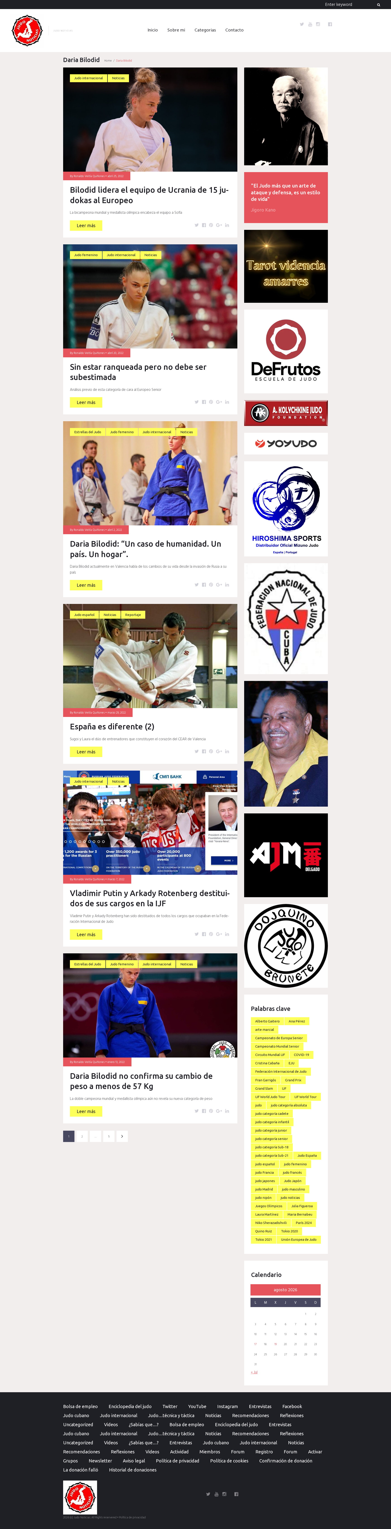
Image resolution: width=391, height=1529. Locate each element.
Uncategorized (78, 1424)
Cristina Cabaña (267, 1063)
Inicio (153, 30)
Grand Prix (293, 1080)
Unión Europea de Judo (299, 1239)
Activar (315, 1451)
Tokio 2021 (263, 1239)
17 (255, 1344)
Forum (238, 1451)
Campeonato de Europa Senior (279, 1038)
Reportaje (133, 615)
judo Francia (264, 1172)
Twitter (169, 1406)
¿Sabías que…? (144, 1424)
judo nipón (263, 1198)
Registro (264, 1451)
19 (275, 1344)
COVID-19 (301, 1055)
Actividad (179, 1451)
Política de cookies (229, 1460)
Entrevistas (260, 1406)
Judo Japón (292, 1181)
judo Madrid (264, 1189)
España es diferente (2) (112, 726)
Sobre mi (176, 30)
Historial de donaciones (133, 1469)
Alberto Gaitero (267, 1021)
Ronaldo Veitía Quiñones (89, 176)
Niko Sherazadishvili (271, 1223)
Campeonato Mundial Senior (277, 1046)
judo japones (265, 1181)
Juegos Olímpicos (268, 1206)
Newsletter (100, 1460)
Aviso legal (134, 1460)
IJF (284, 1088)
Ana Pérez (297, 1021)
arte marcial (264, 1029)
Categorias (205, 30)
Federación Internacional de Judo (281, 1071)
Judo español (84, 615)
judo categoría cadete (271, 1113)
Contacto (234, 30)
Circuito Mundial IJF (270, 1055)
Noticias (118, 78)
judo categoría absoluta (289, 1105)
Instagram (227, 1406)
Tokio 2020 (289, 1231)
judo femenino (295, 1164)
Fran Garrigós (265, 1080)
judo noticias (290, 1198)
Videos (111, 1424)
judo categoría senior (271, 1139)
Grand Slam (264, 1088)
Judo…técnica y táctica (171, 1415)
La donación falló (80, 1469)
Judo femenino (86, 255)
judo (258, 1105)
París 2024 (304, 1223)
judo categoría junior (271, 1130)
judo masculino (293, 1189)
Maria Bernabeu (300, 1214)
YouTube (197, 1406)
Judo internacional (88, 78)
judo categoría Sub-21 (271, 1155)
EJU (291, 1063)
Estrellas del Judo (87, 432)
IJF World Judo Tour (270, 1097)
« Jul (254, 1372)
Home (108, 60)
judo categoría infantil (272, 1122)
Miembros (210, 1451)
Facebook (292, 1406)
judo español (265, 1164)
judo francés (292, 1172)
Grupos (70, 1460)
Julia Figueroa (302, 1206)
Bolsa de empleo (80, 1406)
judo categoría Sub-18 (271, 1147)
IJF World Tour (305, 1097)
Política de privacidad (177, 1460)
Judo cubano (76, 1415)
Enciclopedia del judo (130, 1406)
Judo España (307, 1155)
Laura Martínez (267, 1214)
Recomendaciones (250, 1415)
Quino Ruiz (263, 1231)
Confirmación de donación (285, 1460)
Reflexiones (292, 1415)
